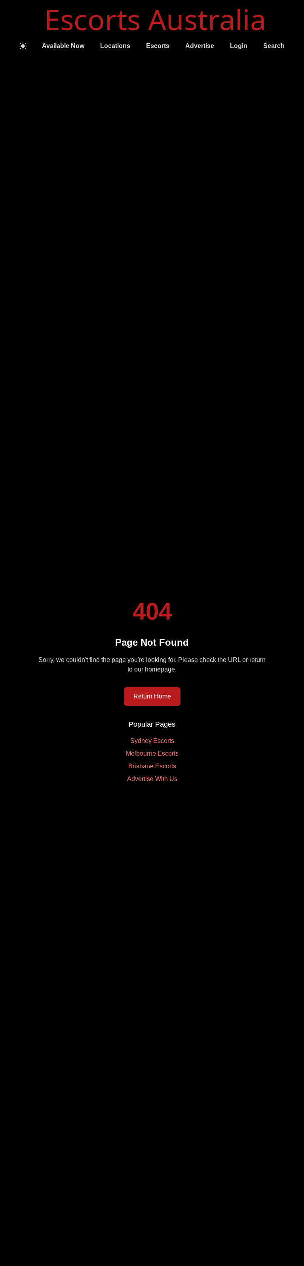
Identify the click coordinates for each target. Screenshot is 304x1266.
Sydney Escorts (152, 740)
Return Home (152, 696)
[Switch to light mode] (23, 46)
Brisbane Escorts (152, 766)
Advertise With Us (152, 778)
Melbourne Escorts (152, 753)
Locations (115, 45)
